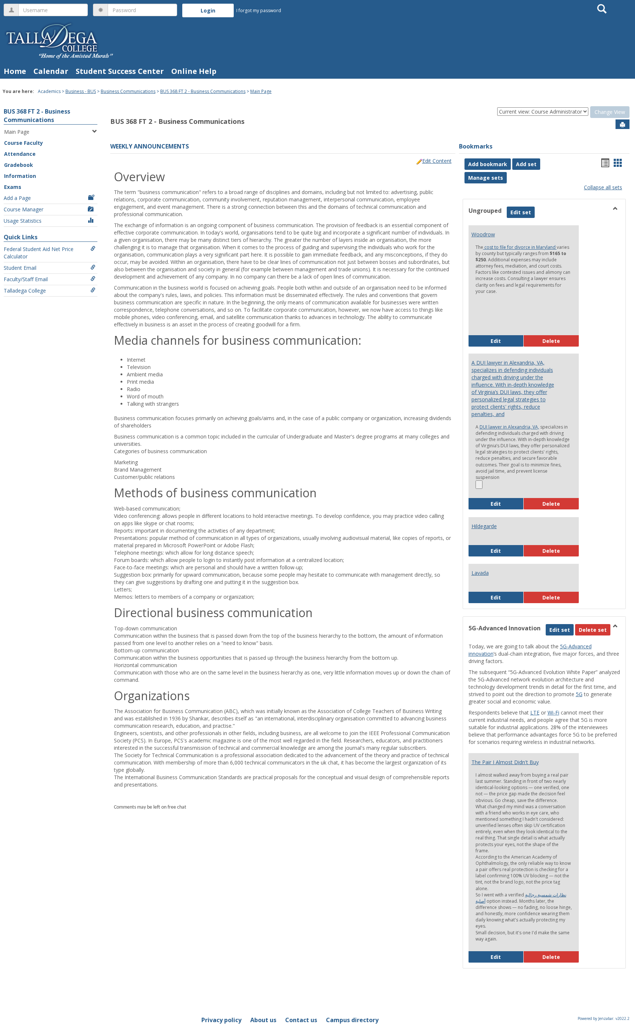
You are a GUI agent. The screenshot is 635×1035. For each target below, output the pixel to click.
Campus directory (352, 1020)
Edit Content (437, 160)
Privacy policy (221, 1020)
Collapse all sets (603, 187)
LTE (534, 712)
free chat (177, 807)
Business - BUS (80, 91)
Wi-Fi (553, 712)
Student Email (20, 267)
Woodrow (483, 234)
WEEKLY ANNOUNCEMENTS (149, 146)
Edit (507, 340)
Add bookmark (487, 164)
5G (579, 694)
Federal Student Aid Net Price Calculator (38, 253)
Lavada (480, 572)
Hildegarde (484, 526)
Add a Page (17, 197)
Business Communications (128, 91)
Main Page (261, 91)
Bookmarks (475, 146)
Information (20, 175)
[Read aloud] (479, 484)
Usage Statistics (23, 220)
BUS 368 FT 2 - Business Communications (202, 91)
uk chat (329, 762)
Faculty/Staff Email (26, 279)
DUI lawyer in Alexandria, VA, (509, 427)
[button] (592, 629)
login (209, 559)
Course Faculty (23, 142)
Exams (12, 186)
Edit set (522, 212)
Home (15, 71)
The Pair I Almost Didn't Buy (505, 762)
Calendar (50, 71)
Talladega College (25, 290)
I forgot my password (258, 10)
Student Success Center (120, 71)
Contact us (301, 1020)
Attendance (20, 153)
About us (263, 1020)
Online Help (193, 71)
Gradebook (18, 164)
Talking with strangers (153, 403)
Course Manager (23, 209)
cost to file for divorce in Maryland (520, 247)
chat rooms (179, 523)
